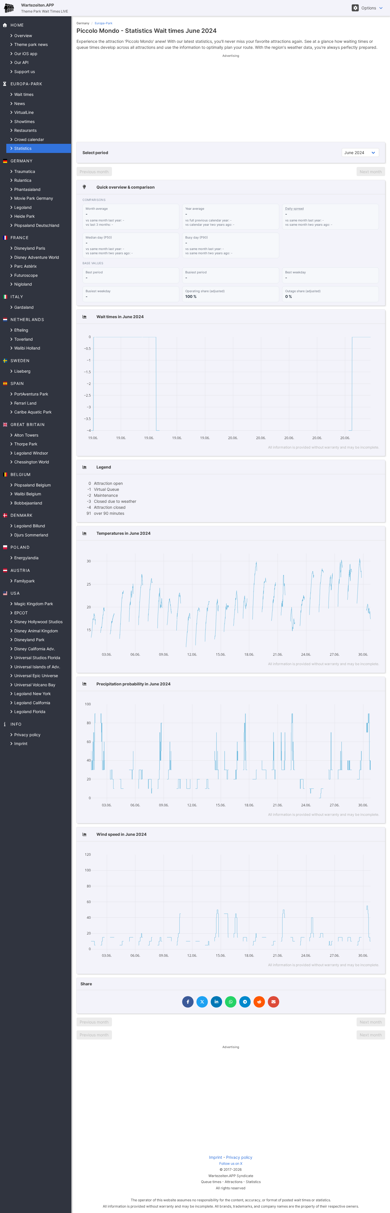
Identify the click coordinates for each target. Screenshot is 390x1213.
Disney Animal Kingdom (35, 630)
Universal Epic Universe (35, 675)
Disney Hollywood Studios (38, 621)
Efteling (20, 330)
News (19, 103)
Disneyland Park (29, 639)
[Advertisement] (231, 98)
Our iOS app (25, 53)
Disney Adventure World (36, 257)
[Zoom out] (347, 333)
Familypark (24, 580)
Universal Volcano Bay (34, 684)
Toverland (23, 339)
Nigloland (22, 284)
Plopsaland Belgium (32, 485)
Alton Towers (25, 435)
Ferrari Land (25, 403)
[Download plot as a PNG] (309, 333)
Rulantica (22, 180)
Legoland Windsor (30, 453)
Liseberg (22, 371)
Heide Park (24, 216)
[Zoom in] (339, 333)
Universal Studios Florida (36, 657)
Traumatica (24, 171)
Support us (24, 71)
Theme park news (30, 44)
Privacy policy (27, 734)
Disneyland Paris (29, 248)
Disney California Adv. (34, 648)
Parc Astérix (25, 266)
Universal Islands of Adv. (36, 666)
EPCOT (20, 612)
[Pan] (328, 333)
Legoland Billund (29, 525)
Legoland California (31, 702)
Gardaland (23, 307)
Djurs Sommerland (30, 534)
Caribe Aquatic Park (32, 411)
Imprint (20, 743)
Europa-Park (103, 23)
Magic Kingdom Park (33, 603)
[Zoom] (320, 333)
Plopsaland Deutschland (36, 225)
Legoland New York (32, 693)
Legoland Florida (29, 711)
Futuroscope (25, 275)
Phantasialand (27, 189)
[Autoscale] (355, 333)
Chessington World (31, 461)
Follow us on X (230, 1163)
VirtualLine (23, 112)
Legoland (22, 207)
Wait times (23, 94)
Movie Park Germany (33, 198)
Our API (21, 62)
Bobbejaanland (27, 502)
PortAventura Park (30, 393)
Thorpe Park (25, 443)
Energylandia (26, 557)
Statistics (22, 148)
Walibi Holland (26, 348)
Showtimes (24, 121)
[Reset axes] (364, 333)
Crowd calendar (28, 139)
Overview (22, 35)
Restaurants (25, 130)
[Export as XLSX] (374, 333)
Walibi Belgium (27, 493)
